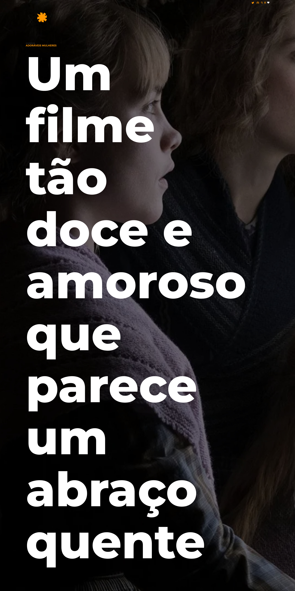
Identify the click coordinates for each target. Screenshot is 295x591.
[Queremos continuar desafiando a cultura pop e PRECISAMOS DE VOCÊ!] (268, 3)
